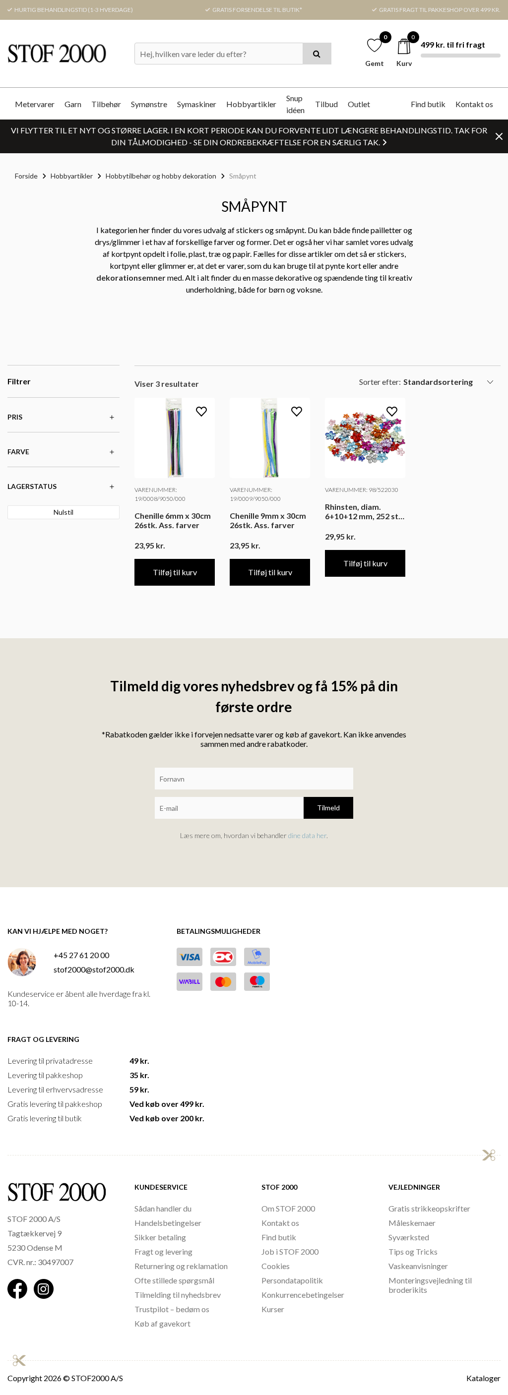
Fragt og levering (163, 1251)
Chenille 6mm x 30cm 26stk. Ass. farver (172, 520)
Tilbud (326, 104)
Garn (72, 104)
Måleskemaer (412, 1222)
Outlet (359, 104)
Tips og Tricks (413, 1251)
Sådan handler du (162, 1208)
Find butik (428, 104)
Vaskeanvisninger (418, 1266)
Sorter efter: (380, 381)
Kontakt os (474, 104)
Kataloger (483, 1378)
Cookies (275, 1266)
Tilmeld (328, 807)
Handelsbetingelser (167, 1222)
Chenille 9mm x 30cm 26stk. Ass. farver (268, 520)
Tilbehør (106, 104)
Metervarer (35, 104)
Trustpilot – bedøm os (171, 1309)
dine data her (307, 835)
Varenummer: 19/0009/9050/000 (255, 494)
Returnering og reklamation (181, 1266)
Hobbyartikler (251, 104)
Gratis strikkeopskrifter (429, 1208)
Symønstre (149, 104)
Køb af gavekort (162, 1323)
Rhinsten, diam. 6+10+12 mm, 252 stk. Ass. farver (365, 511)
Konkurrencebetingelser (302, 1294)
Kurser (272, 1309)
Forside (26, 176)
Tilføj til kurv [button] (175, 572)
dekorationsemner (131, 277)
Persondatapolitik (292, 1280)
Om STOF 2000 (288, 1208)
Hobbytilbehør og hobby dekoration (161, 176)
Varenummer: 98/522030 (361, 489)
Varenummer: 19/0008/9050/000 (160, 494)
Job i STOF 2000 (289, 1251)
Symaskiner (196, 104)
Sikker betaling (160, 1237)
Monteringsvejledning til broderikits (430, 1284)
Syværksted (408, 1237)
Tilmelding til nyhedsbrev (177, 1294)
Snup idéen (295, 104)
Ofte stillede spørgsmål (174, 1280)
